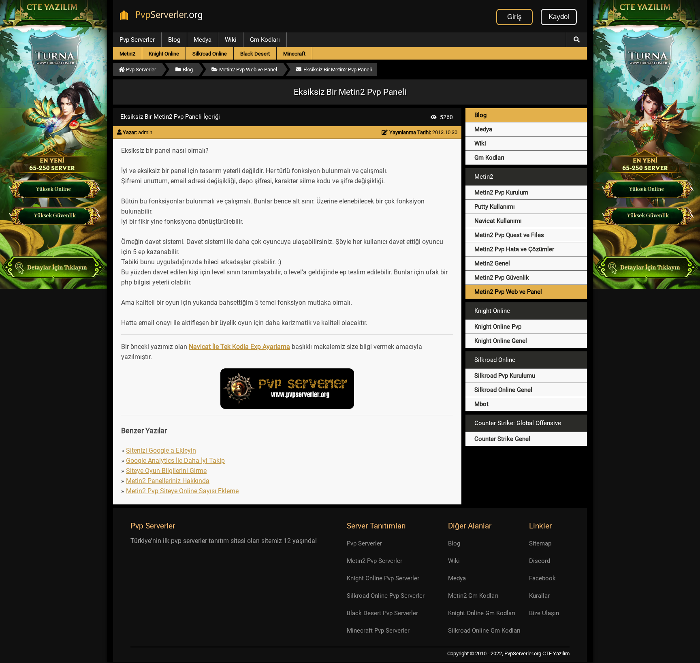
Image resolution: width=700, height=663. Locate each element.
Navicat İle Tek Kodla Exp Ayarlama (239, 347)
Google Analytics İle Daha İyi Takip (175, 460)
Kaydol (558, 17)
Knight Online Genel (500, 340)
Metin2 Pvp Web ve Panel (508, 291)
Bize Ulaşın (544, 613)
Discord (539, 561)
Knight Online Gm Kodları (481, 613)
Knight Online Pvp (497, 326)
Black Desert (255, 54)
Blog (174, 39)
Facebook (542, 578)
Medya (202, 39)
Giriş (514, 17)
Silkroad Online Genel (503, 390)
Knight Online (164, 54)
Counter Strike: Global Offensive (517, 423)
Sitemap (540, 543)
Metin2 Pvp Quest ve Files (509, 235)
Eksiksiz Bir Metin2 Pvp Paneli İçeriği (170, 116)
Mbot (481, 404)
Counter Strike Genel (502, 439)
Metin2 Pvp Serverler (374, 561)
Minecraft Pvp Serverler (378, 630)
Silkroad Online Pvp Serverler (386, 595)
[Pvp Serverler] (162, 16)
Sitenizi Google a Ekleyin (161, 450)
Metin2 (127, 54)
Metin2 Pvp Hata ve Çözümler (514, 249)
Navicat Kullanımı (498, 221)
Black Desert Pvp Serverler (382, 613)
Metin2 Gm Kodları (473, 595)
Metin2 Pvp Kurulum (501, 192)
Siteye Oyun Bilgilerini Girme (166, 471)
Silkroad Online (209, 54)
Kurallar (539, 595)
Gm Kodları (265, 39)
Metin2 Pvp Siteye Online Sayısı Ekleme (182, 491)
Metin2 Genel (492, 263)
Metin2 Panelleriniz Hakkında (167, 481)
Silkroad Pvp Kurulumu (504, 375)
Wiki (231, 39)
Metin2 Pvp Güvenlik (501, 277)
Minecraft (294, 54)
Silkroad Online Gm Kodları (484, 630)
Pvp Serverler (137, 39)
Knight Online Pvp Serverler (383, 578)
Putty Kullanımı (494, 206)
